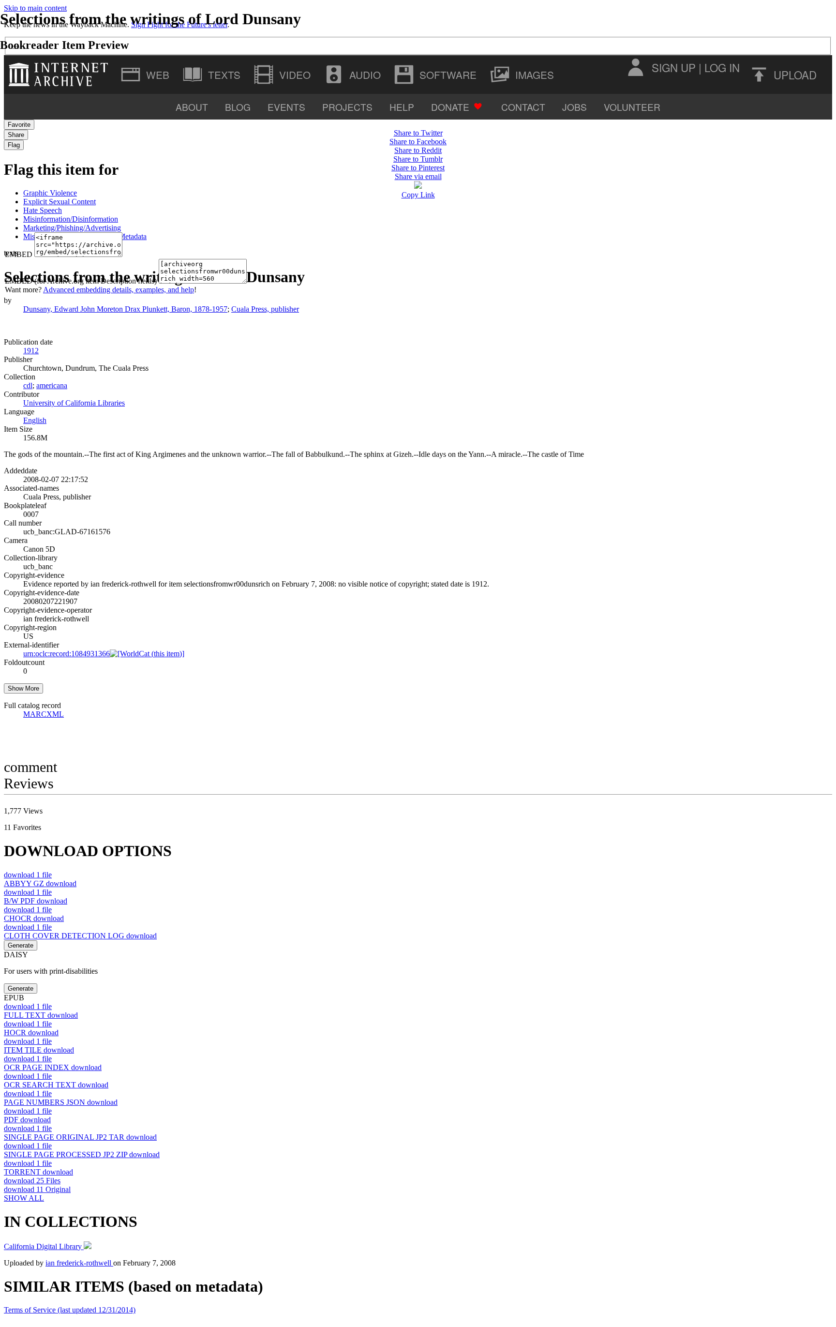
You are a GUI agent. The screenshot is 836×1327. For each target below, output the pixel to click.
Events (286, 106)
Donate (450, 106)
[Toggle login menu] (635, 67)
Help (401, 106)
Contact (523, 106)
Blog (238, 106)
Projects (347, 106)
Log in (722, 67)
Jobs (574, 106)
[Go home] (61, 74)
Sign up (674, 67)
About (192, 106)
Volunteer (632, 106)
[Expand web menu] (146, 74)
